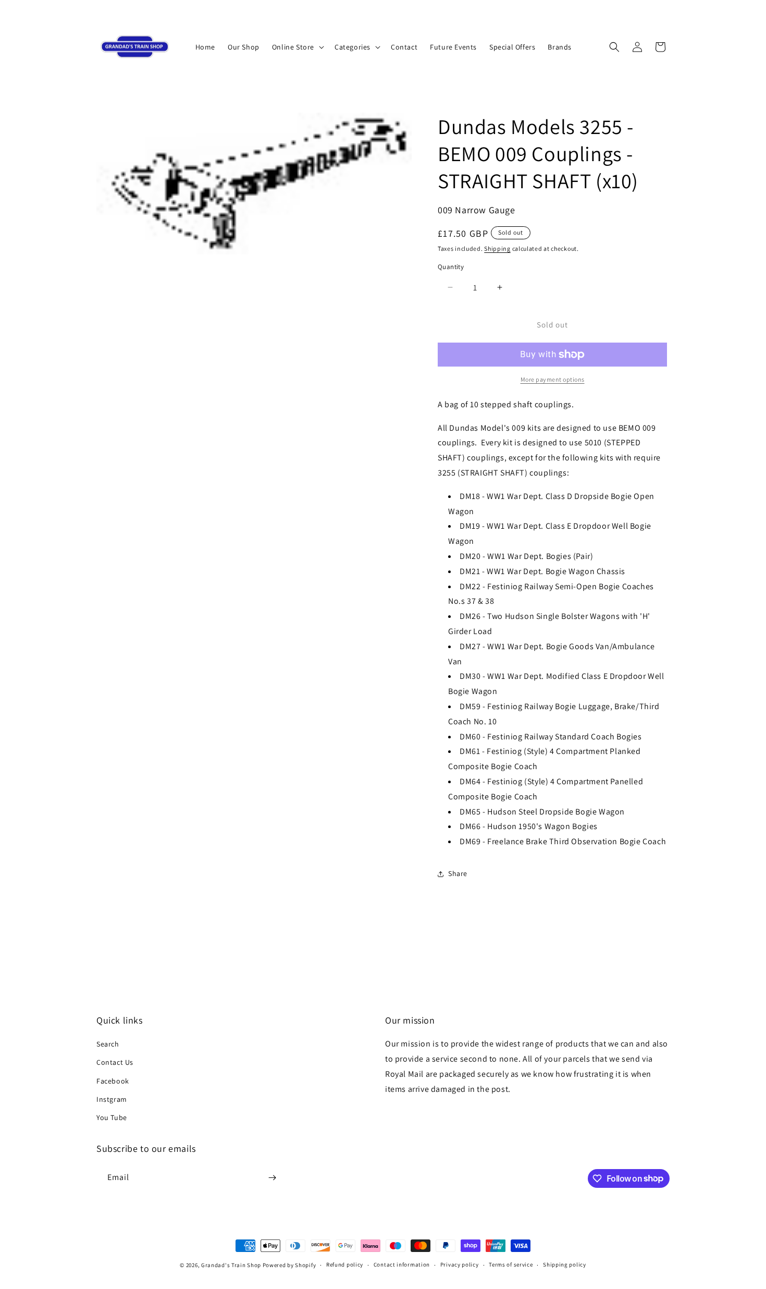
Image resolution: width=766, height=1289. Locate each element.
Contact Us (114, 1062)
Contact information (402, 1264)
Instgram (111, 1099)
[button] (297, 47)
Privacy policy (459, 1264)
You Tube (111, 1117)
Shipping (497, 248)
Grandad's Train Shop (231, 1265)
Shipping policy (564, 1264)
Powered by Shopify (289, 1265)
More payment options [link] (553, 379)
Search (107, 1044)
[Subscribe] (272, 1177)
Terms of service (511, 1264)
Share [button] (457, 873)
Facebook (112, 1081)
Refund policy (344, 1264)
